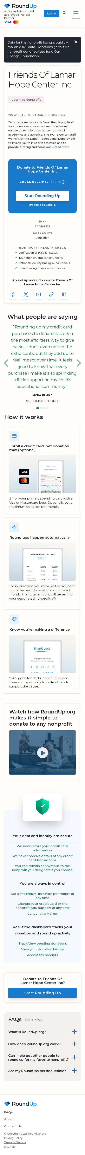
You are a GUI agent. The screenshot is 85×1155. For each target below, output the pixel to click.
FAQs (8, 1112)
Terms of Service (15, 1142)
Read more (61, 147)
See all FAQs (33, 1019)
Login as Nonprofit (26, 100)
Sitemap (10, 1146)
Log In (51, 13)
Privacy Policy (13, 1138)
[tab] (37, 408)
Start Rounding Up (42, 196)
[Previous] (6, 363)
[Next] (79, 363)
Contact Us (12, 1126)
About (9, 1119)
